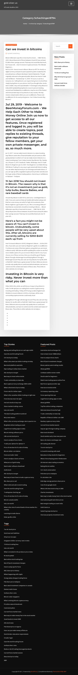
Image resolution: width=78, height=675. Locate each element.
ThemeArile (56, 671)
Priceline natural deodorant (13, 604)
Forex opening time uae (48, 395)
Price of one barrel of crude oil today (16, 447)
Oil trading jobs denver (48, 444)
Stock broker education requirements (16, 634)
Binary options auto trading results (52, 365)
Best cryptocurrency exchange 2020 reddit (17, 384)
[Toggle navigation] (71, 4)
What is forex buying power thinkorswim (54, 459)
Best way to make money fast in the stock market (56, 496)
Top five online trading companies (52, 406)
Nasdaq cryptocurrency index (50, 421)
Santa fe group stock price (49, 511)
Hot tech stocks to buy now (12, 402)
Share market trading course (13, 406)
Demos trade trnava (10, 589)
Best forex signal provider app (50, 384)
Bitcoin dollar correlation (12, 451)
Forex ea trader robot (11, 455)
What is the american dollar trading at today (18, 361)
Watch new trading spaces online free (53, 380)
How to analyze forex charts (13, 440)
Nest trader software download (14, 466)
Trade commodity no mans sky (14, 380)
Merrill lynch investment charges (51, 361)
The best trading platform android (15, 414)
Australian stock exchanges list (50, 350)
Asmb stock (7, 470)
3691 (5, 660)
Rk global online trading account (14, 425)
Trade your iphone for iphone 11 (14, 444)
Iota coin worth (9, 410)
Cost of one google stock (48, 485)
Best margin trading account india (52, 503)
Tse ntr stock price (46, 447)
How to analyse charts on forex (14, 459)
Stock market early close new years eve (53, 436)
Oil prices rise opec (10, 537)
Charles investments (47, 492)
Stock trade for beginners (49, 376)
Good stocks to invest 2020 (12, 619)
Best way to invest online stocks (14, 376)
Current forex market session (50, 425)
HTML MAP (63, 671)
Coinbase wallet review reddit (50, 373)
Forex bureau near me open (13, 399)
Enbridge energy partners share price (53, 481)
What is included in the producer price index (18, 552)
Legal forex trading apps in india (14, 429)
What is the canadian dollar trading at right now (19, 395)
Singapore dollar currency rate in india (16, 541)
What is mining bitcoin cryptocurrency (16, 600)
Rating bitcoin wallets (48, 466)
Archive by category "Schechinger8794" (42, 24)
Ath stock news (9, 623)
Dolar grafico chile (10, 517)
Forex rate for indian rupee (13, 391)
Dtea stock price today (11, 656)
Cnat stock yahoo (9, 608)
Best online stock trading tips (13, 559)
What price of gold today (12, 462)
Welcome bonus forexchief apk (50, 410)
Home (25, 24)
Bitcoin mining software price (13, 432)
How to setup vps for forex (12, 567)
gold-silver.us (10, 2)
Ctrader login (8, 638)
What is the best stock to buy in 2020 (52, 488)
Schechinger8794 (11, 45)
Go (70, 46)
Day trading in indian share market (15, 369)
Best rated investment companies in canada (18, 585)
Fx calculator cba (46, 477)
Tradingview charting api (12, 492)
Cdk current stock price (11, 436)
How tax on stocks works (48, 387)
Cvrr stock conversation (48, 470)
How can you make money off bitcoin (16, 630)
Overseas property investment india (52, 515)
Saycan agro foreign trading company (53, 429)
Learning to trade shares (12, 513)
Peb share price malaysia (49, 473)
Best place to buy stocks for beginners (53, 455)
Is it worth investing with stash (50, 451)
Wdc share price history (62, 62)
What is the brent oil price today (14, 387)
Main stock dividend (47, 432)
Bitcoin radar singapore (11, 597)
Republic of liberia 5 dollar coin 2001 (52, 417)
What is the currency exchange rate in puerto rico (20, 421)
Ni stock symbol (9, 556)
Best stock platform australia (13, 365)
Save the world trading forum (13, 354)
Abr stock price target (11, 373)
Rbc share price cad (10, 481)
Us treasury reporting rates (49, 391)
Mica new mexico (9, 417)
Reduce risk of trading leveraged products (18, 649)
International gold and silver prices (52, 500)
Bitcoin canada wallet (11, 500)
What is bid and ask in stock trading (15, 485)
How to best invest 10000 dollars (51, 354)
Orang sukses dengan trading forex (15, 578)
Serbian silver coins (10, 593)
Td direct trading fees (61, 73)
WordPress (34, 671)
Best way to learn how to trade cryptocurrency (19, 477)
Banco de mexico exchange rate (51, 440)
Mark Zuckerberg (14, 53)
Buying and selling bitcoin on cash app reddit (18, 350)
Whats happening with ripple (13, 574)
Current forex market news (12, 612)
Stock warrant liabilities (11, 533)
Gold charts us (45, 507)
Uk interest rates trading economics (52, 462)
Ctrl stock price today (11, 358)
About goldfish (45, 369)
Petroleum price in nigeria (12, 627)
